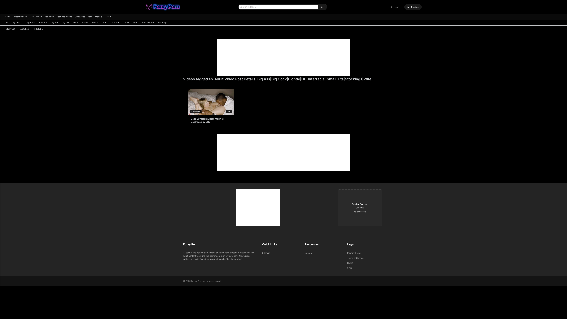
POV (104, 22)
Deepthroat (30, 22)
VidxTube (38, 29)
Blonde (95, 22)
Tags (90, 17)
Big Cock (17, 22)
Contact (308, 253)
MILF (75, 22)
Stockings (162, 22)
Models (98, 17)
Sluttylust (10, 29)
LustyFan (24, 29)
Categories (80, 17)
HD (7, 22)
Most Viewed (36, 17)
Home (7, 17)
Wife (135, 22)
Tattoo (85, 22)
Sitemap (266, 253)
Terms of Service (355, 258)
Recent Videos (20, 17)
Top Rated (49, 17)
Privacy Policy (354, 253)
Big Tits (55, 22)
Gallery (108, 17)
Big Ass (65, 22)
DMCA (350, 263)
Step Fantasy (148, 22)
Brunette (43, 22)
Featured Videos (64, 17)
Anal (127, 22)
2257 (349, 268)
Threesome (116, 22)
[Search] (322, 7)
